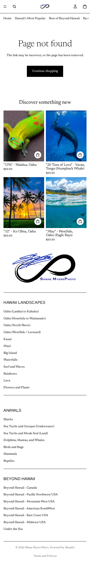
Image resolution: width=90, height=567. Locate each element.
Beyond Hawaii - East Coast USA (25, 515)
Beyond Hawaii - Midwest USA (24, 522)
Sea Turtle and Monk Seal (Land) (25, 433)
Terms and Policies (45, 556)
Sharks (8, 419)
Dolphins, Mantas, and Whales (24, 440)
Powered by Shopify (62, 547)
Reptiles (8, 461)
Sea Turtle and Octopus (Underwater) (28, 426)
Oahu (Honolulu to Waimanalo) (24, 318)
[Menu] (5, 7)
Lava (6, 380)
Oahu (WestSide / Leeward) (22, 332)
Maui (7, 346)
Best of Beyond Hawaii (64, 18)
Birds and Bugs (13, 447)
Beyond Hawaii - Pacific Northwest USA (30, 494)
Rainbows (10, 373)
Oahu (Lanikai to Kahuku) (21, 311)
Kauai (7, 339)
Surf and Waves (14, 366)
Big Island (10, 353)
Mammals (10, 454)
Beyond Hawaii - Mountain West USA (29, 501)
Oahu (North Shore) (16, 325)
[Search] (14, 6)
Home (7, 18)
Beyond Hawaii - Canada (20, 487)
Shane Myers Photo (37, 547)
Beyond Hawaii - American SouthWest (29, 508)
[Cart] (85, 6)
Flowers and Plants (16, 387)
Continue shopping (45, 71)
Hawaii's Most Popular (30, 18)
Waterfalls (10, 360)
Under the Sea (13, 529)
